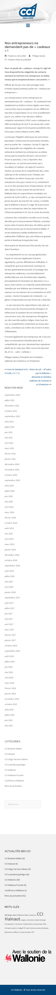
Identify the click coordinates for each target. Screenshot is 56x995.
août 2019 (9, 528)
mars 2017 (9, 629)
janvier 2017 (10, 640)
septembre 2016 (12, 650)
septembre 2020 (12, 480)
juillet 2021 (9, 427)
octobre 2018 (11, 560)
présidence (44, 928)
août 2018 (9, 570)
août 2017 (9, 602)
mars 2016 (9, 682)
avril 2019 (9, 538)
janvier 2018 (10, 592)
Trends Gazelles (25, 932)
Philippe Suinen (38, 56)
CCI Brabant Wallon (13, 748)
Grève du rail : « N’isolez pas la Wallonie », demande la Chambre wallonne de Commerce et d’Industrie (40, 377)
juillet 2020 (9, 491)
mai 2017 (9, 618)
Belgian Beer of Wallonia (16, 915)
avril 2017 (9, 624)
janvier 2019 (10, 549)
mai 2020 (9, 501)
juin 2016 (9, 666)
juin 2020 (9, 496)
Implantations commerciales (33, 924)
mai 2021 (9, 437)
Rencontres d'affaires (12, 932)
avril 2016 (9, 677)
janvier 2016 (10, 693)
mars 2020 (9, 512)
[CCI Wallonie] (28, 10)
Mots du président (23, 59)
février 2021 (10, 453)
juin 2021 (9, 432)
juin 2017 (9, 613)
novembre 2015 (12, 698)
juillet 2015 (9, 714)
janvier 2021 (10, 459)
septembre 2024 (12, 395)
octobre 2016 (11, 645)
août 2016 (9, 656)
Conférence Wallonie (14, 780)
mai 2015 (9, 725)
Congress (24, 920)
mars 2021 (9, 448)
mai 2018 (9, 581)
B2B (6, 915)
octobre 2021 (11, 411)
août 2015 (9, 709)
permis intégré (18, 928)
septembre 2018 (12, 565)
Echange (42, 920)
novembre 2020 (12, 469)
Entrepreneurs (10, 924)
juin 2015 (9, 720)
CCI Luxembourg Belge (15, 764)
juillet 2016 (9, 661)
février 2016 (10, 688)
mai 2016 (9, 672)
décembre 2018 (12, 554)
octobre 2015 (11, 704)
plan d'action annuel (33, 928)
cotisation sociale (33, 920)
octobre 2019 (11, 522)
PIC (24, 928)
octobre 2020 (11, 475)
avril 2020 (9, 506)
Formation (19, 924)
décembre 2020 (12, 464)
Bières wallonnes (30, 915)
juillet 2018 (9, 576)
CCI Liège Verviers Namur (16, 759)
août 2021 (9, 421)
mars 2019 (9, 544)
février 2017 (10, 634)
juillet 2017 (9, 608)
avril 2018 (9, 586)
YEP (32, 932)
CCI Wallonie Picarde (14, 775)
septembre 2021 (12, 416)
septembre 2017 (12, 597)
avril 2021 (9, 443)
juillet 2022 (9, 400)
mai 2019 (9, 533)
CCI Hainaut (10, 754)
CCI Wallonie (10, 770)
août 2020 (9, 485)
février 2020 (10, 517)
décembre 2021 (12, 405)
